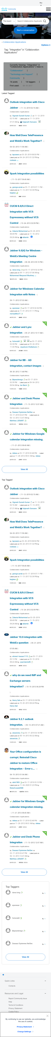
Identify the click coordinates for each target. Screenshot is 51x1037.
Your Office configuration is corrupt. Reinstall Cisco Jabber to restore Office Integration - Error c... (25, 763)
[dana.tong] (15, 895)
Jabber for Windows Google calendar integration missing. (27, 439)
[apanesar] (15, 908)
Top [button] (3, 975)
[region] (25, 1024)
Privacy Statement (24, 1027)
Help (10, 1002)
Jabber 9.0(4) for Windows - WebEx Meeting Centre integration (26, 256)
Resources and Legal (14, 993)
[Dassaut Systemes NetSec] (20, 946)
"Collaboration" (16, 71)
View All (24, 469)
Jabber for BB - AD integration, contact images (27, 366)
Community (15, 78)
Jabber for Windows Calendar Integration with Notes (27, 294)
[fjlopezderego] (16, 933)
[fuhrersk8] (15, 921)
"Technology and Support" (21, 74)
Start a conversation (25, 30)
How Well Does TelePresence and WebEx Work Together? (27, 141)
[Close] (47, 1016)
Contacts (12, 986)
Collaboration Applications (14, 42)
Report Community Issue (18, 998)
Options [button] (45, 45)
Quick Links (10, 981)
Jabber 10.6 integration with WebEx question (26, 643)
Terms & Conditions (16, 1005)
